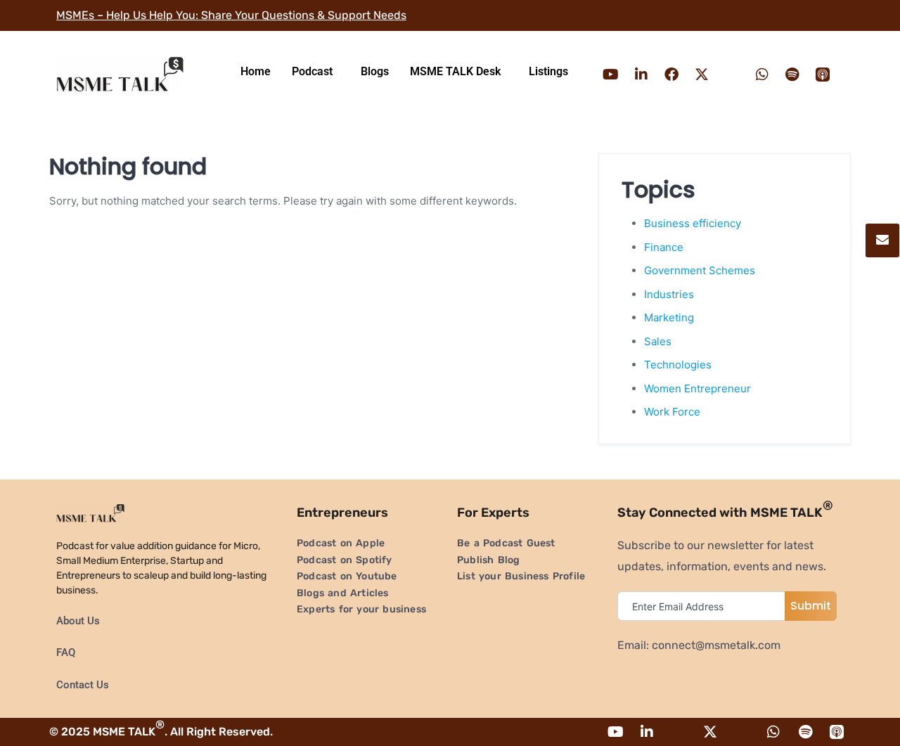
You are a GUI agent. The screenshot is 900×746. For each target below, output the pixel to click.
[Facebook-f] (671, 74)
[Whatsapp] (762, 74)
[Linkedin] (641, 74)
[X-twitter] (702, 74)
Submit (810, 606)
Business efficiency (692, 223)
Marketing (669, 317)
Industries (669, 294)
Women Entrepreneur (697, 388)
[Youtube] (611, 74)
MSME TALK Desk (455, 71)
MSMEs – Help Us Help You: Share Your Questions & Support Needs (231, 15)
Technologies (678, 364)
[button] (315, 72)
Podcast (312, 71)
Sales (657, 341)
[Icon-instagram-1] (732, 74)
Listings (548, 71)
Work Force (672, 411)
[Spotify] (792, 74)
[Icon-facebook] (678, 732)
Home (255, 71)
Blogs (375, 71)
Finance (663, 247)
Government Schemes (699, 270)
